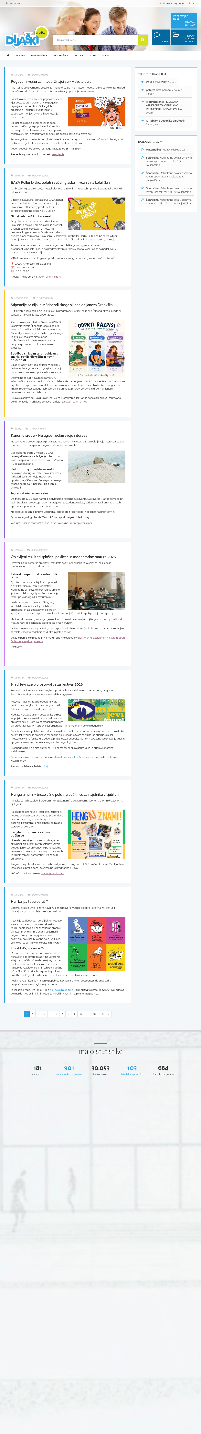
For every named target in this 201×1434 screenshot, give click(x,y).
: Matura (161, 82)
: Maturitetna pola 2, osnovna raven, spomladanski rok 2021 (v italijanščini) (169, 161)
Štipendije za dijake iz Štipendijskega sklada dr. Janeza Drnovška (62, 305)
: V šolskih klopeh (164, 92)
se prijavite (58, 154)
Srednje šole (61, 55)
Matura (79, 55)
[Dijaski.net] (26, 37)
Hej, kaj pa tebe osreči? (29, 902)
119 (102, 1014)
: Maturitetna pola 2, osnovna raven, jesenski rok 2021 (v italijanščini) (169, 190)
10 (81, 1014)
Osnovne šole (39, 55)
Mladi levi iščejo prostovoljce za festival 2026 (47, 684)
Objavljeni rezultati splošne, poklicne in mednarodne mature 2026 (63, 557)
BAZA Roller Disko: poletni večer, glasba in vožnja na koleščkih (60, 183)
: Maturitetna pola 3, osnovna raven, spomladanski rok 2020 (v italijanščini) (169, 177)
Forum (106, 55)
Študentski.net (13, 3)
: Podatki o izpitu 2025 (166, 149)
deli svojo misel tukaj (61, 989)
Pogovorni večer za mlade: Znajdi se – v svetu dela (51, 82)
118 (94, 1014)
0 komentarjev (40, 74)
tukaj (45, 766)
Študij (93, 55)
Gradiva (20, 55)
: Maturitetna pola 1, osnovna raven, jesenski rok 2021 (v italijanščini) (169, 201)
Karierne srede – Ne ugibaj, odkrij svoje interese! (49, 436)
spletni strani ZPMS (75, 401)
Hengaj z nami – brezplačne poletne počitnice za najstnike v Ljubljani (65, 795)
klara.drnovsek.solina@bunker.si (72, 757)
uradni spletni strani (49, 276)
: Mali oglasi (164, 107)
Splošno (19, 74)
